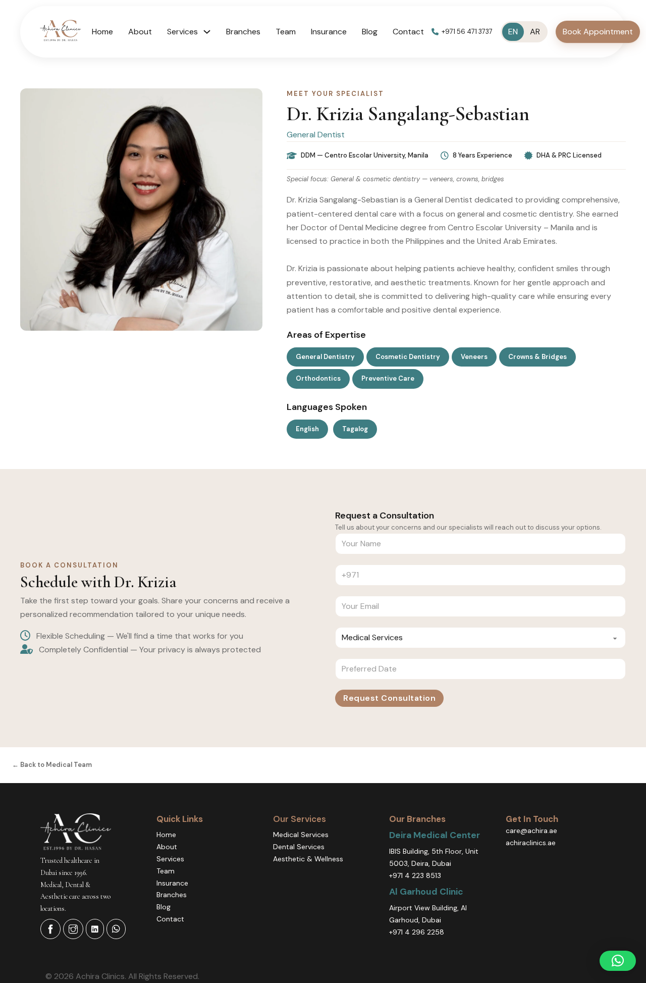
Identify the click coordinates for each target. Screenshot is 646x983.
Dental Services (299, 846)
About (140, 31)
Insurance (329, 31)
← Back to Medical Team (52, 764)
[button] (618, 961)
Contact (408, 31)
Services (170, 858)
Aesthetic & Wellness (308, 858)
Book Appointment (598, 31)
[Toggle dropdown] (207, 32)
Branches (243, 31)
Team (286, 31)
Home (102, 31)
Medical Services (301, 834)
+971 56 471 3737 (467, 31)
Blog (370, 31)
